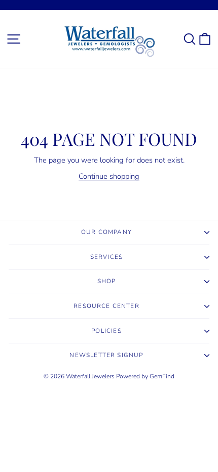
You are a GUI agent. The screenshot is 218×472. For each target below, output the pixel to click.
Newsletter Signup (106, 355)
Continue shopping (109, 176)
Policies (106, 331)
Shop (106, 281)
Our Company (106, 232)
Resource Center (106, 306)
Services (106, 257)
